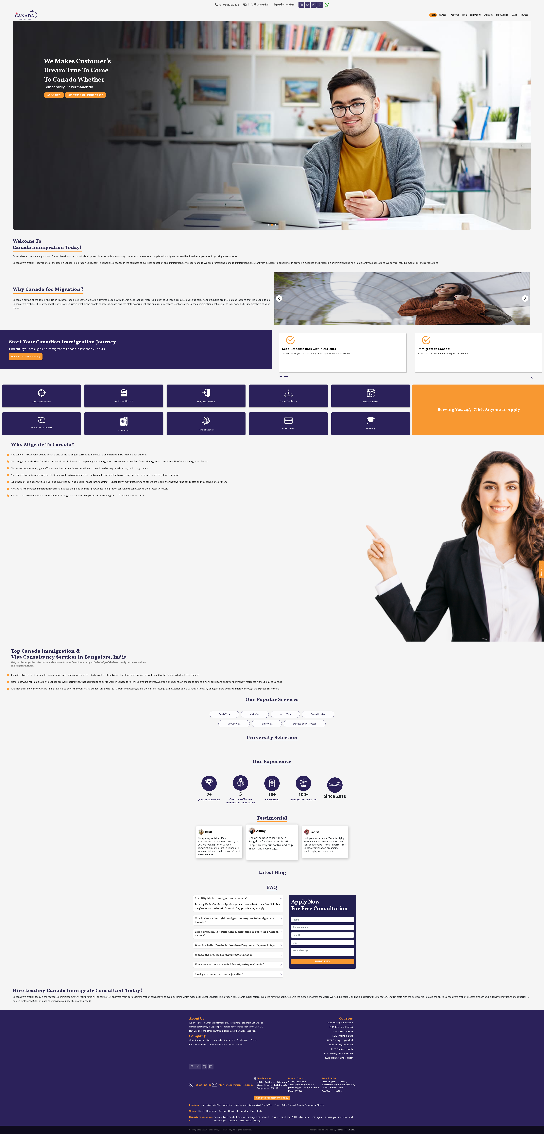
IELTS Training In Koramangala (338, 1053)
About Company (196, 1040)
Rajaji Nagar (330, 1117)
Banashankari (220, 1117)
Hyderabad (211, 1111)
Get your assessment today (85, 86)
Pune (252, 1111)
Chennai (222, 1111)
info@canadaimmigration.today (235, 1085)
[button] (279, 298)
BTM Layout (245, 1121)
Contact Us (475, 15)
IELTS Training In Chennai (341, 1044)
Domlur (232, 1117)
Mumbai (244, 1111)
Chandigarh (233, 1111)
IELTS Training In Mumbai (341, 1027)
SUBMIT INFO (322, 961)
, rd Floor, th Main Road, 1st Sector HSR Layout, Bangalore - (272, 1085)
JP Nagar (252, 1117)
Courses (524, 15)
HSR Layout (317, 1117)
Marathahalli (263, 1117)
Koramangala (220, 1121)
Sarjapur (242, 1117)
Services (442, 15)
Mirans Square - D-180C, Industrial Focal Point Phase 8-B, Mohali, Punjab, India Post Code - (338, 1086)
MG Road (233, 1121)
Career (254, 1040)
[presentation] (532, 377)
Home (433, 15)
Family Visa (267, 1105)
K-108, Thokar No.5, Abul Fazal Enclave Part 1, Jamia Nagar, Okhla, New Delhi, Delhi (304, 1086)
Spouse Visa (254, 1105)
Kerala (201, 1111)
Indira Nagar (303, 1117)
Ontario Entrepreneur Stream (310, 1105)
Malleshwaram (345, 1117)
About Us (455, 15)
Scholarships (242, 1040)
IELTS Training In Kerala (342, 1049)
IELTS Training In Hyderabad (340, 1040)
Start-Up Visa (240, 1105)
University (488, 15)
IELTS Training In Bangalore (340, 1022)
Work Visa (227, 1105)
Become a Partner (197, 1044)
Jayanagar (257, 1121)
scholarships (502, 15)
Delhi (259, 1111)
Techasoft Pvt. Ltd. (345, 1129)
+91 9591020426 (202, 1085)
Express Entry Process (284, 1105)
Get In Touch (541, 568)
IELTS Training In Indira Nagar (339, 1057)
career (514, 15)
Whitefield (291, 1117)
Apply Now (54, 86)
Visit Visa (217, 1105)
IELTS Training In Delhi (342, 1035)
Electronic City (278, 1117)
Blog (464, 15)
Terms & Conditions (217, 1044)
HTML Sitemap (236, 1044)
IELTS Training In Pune (342, 1031)
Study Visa (206, 1105)
